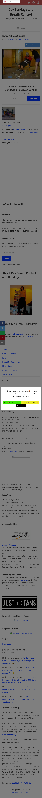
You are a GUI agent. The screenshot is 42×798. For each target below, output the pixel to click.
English (9, 1)
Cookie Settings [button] (21, 405)
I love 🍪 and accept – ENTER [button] (11, 402)
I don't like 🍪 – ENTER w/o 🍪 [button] (30, 402)
